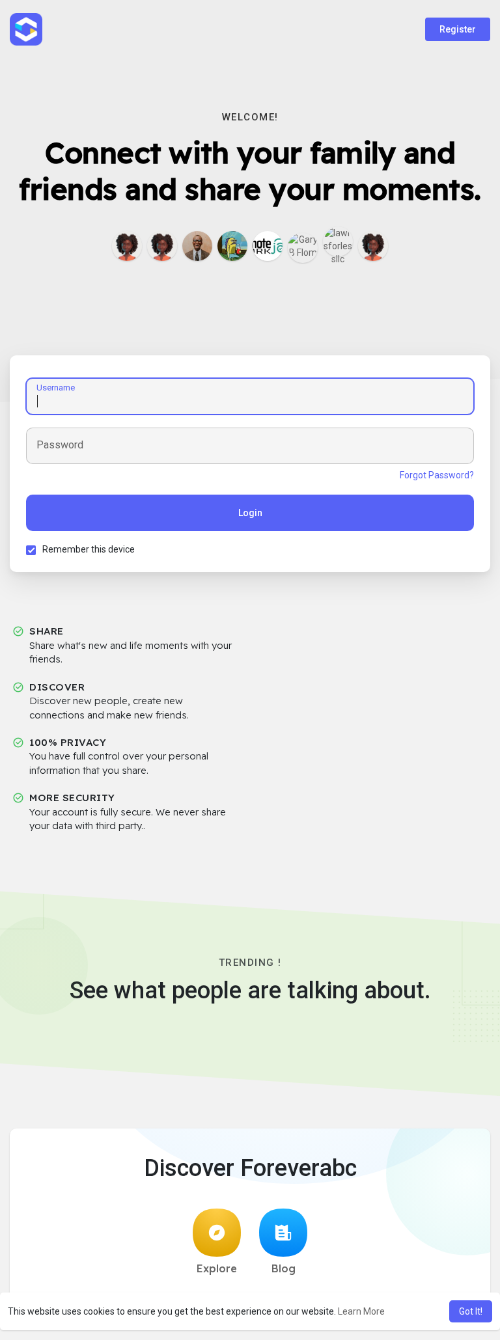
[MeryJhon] (127, 246)
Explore (217, 1268)
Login (250, 513)
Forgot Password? (437, 475)
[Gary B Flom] (303, 248)
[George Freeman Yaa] (197, 246)
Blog (283, 1268)
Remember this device (88, 549)
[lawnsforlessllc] (338, 241)
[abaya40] (162, 246)
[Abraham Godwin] (232, 246)
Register (457, 29)
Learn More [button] (361, 1311)
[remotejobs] (268, 246)
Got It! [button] (470, 1311)
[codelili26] (373, 246)
